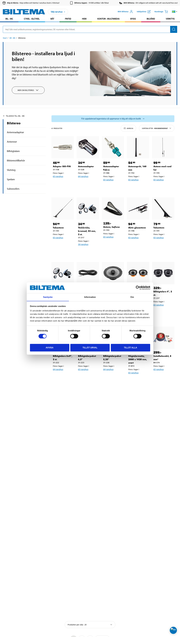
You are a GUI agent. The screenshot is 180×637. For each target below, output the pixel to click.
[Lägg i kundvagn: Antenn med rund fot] (165, 187)
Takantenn (58, 227)
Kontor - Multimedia (108, 18)
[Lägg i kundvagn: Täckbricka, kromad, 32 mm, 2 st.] (89, 251)
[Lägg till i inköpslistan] (56, 183)
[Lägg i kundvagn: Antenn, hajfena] (114, 244)
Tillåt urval (90, 347)
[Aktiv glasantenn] (138, 208)
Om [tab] (132, 297)
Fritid (68, 18)
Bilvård (151, 18)
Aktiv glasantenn (137, 227)
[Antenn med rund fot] (163, 147)
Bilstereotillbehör (16, 160)
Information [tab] (90, 297)
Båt (52, 18)
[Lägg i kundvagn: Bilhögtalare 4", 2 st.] (165, 312)
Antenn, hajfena (111, 226)
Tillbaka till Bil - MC (15, 116)
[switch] (74, 336)
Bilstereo (14, 123)
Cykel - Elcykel (32, 18)
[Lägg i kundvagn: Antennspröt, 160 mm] (139, 187)
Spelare (11, 179)
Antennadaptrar (15, 132)
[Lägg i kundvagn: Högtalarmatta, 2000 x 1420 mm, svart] (139, 380)
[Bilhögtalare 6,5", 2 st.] (113, 273)
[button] (175, 11)
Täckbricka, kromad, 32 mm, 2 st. (87, 231)
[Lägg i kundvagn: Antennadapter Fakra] (114, 187)
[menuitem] (9, 19)
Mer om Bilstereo (26, 90)
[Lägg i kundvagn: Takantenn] (64, 244)
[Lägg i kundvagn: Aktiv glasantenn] (139, 244)
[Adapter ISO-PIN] (62, 147)
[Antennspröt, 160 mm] (138, 147)
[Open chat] (173, 630)
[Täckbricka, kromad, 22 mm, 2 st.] (62, 273)
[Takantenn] (62, 208)
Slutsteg (11, 170)
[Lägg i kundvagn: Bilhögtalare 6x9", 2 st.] (64, 376)
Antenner (12, 141)
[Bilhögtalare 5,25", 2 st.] (138, 273)
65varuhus (58, 176)
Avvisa (49, 347)
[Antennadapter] (88, 147)
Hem (84, 18)
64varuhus (83, 176)
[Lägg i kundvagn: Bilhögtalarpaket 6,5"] (89, 376)
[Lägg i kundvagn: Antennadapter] (89, 183)
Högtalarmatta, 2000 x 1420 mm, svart (137, 359)
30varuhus (83, 244)
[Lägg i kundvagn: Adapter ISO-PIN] (64, 183)
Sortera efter (155, 128)
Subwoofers (13, 188)
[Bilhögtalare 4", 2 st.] (163, 273)
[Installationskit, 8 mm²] (163, 338)
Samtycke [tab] (48, 297)
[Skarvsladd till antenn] (88, 273)
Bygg (133, 18)
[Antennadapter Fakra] (113, 147)
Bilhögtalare (13, 151)
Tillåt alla (130, 347)
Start (5, 38)
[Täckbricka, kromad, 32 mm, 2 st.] (88, 208)
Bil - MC (9, 18)
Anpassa (130, 128)
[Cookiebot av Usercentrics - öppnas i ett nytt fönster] (138, 288)
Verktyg (170, 18)
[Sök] (173, 29)
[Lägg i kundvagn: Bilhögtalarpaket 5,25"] (114, 376)
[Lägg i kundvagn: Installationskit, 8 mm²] (165, 376)
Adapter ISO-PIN (62, 166)
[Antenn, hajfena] (113, 208)
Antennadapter (86, 166)
